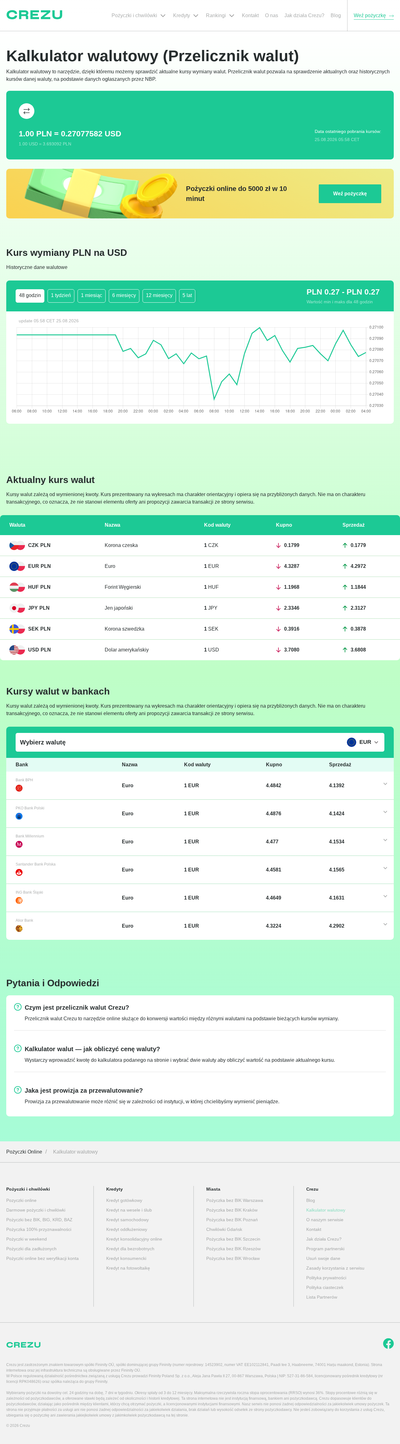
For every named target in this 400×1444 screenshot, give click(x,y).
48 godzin (30, 295)
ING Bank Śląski (29, 892)
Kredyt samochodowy (127, 1219)
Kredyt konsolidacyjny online (134, 1239)
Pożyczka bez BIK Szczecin (233, 1239)
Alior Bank (24, 920)
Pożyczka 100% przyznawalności (38, 1229)
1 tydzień (61, 295)
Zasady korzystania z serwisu (335, 1268)
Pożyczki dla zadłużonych (31, 1248)
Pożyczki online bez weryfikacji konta (42, 1258)
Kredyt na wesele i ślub (129, 1209)
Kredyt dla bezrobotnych (130, 1248)
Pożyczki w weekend (26, 1239)
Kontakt (313, 1229)
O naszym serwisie (324, 1219)
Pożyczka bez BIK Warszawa (234, 1200)
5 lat (187, 295)
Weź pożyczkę (350, 193)
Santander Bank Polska (36, 864)
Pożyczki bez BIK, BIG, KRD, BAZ (39, 1219)
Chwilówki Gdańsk (224, 1229)
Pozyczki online (21, 1200)
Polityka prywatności (326, 1277)
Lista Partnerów (321, 1297)
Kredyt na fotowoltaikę (128, 1268)
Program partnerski (325, 1248)
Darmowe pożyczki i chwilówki (35, 1209)
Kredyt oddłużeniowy (126, 1229)
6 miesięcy (124, 295)
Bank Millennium (30, 836)
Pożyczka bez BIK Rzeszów (233, 1248)
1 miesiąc (91, 295)
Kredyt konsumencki (126, 1258)
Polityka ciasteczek (324, 1287)
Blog (310, 1200)
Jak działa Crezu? (324, 1239)
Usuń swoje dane (323, 1258)
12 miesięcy (159, 295)
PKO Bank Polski (30, 808)
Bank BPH (24, 780)
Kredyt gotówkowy (124, 1200)
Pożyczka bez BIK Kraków (232, 1209)
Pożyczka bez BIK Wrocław (233, 1258)
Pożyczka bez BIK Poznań (232, 1219)
